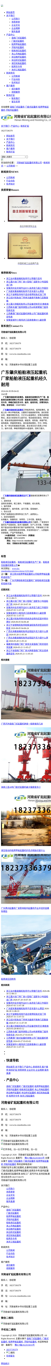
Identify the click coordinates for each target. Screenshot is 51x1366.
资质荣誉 (16, 22)
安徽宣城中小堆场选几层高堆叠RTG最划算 (26, 320)
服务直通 (16, 31)
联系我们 (16, 98)
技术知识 (16, 82)
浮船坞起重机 (18, 47)
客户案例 (10, 86)
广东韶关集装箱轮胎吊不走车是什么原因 (25, 291)
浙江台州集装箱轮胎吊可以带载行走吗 (24, 278)
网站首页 (10, 12)
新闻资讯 (10, 73)
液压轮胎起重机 (19, 63)
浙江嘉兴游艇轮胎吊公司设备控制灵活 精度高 (27, 304)
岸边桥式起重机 (19, 60)
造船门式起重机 (19, 38)
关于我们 (10, 15)
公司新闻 (16, 76)
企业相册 (16, 28)
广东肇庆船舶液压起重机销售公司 (17, 522)
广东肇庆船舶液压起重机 (13, 410)
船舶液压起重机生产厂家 (29, 562)
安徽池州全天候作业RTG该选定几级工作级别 (27, 288)
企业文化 (16, 25)
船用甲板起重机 (19, 44)
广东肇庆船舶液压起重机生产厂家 (17, 496)
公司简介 (16, 19)
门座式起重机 (18, 41)
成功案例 (16, 89)
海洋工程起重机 (19, 70)
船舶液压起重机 (19, 51)
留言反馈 (16, 101)
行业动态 (16, 79)
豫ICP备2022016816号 (35, 1158)
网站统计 (5, 1363)
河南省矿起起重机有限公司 (29, 163)
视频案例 (16, 92)
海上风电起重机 (19, 54)
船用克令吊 (17, 66)
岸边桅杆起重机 (19, 57)
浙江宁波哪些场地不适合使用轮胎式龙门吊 (26, 294)
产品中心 (10, 35)
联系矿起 (10, 95)
